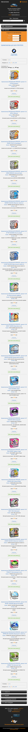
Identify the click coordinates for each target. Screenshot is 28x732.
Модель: (10, 37)
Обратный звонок (5, 1)
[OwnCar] (14, 5)
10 (9, 62)
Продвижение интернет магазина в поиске (14, 724)
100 (16, 62)
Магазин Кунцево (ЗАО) (14, 10)
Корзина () (24, 1)
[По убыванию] (9, 67)
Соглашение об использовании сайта (17, 729)
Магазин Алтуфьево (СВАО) (14, 8)
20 (11, 62)
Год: (11, 40)
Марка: (10, 35)
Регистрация (15, 18)
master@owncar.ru (15, 14)
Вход (11, 18)
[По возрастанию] (11, 67)
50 (13, 62)
